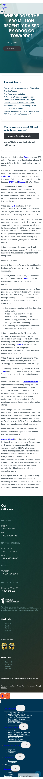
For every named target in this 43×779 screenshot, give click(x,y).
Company (7, 769)
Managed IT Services (15, 722)
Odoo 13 (19, 344)
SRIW (11, 182)
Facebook (8, 662)
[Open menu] (2, 11)
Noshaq (21, 182)
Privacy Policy (21, 686)
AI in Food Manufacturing (14, 94)
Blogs (7, 626)
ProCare (11, 752)
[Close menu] (0, 701)
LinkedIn (8, 666)
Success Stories (9, 757)
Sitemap (4, 688)
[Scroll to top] (2, 696)
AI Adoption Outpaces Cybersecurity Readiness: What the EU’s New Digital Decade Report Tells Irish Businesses (19, 100)
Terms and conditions (8, 686)
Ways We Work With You (12, 745)
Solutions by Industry (11, 727)
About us (8, 623)
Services (8, 628)
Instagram (8, 664)
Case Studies (12, 762)
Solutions (8, 630)
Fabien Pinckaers (30, 382)
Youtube (8, 669)
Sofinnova (5, 176)
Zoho (3, 371)
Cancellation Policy (33, 686)
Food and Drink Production (17, 741)
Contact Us (8, 776)
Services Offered (10, 709)
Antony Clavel (7, 439)
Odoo (26, 157)
